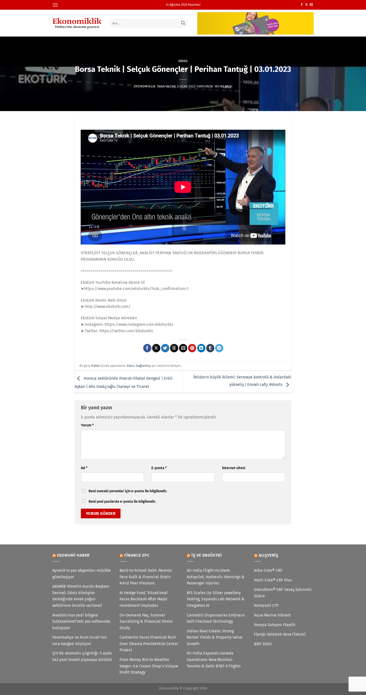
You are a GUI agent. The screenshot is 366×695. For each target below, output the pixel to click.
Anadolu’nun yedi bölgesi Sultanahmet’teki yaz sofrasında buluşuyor (81, 621)
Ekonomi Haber (73, 555)
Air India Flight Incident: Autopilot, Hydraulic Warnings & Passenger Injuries (215, 576)
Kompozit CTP (266, 605)
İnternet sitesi (233, 468)
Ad (84, 468)
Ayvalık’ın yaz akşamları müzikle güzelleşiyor (81, 573)
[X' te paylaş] (156, 348)
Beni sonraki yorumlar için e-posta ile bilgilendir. (128, 491)
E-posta (159, 468)
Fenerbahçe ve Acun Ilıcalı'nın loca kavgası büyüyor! (79, 640)
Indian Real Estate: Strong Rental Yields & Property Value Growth (215, 637)
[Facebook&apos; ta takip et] (301, 4)
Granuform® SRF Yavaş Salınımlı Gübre (283, 592)
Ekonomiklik (145, 86)
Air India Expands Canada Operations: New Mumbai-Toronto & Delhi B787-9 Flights (214, 659)
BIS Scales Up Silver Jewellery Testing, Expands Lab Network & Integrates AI (215, 599)
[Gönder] (183, 23)
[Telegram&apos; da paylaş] (219, 348)
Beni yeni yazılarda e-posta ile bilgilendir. (122, 501)
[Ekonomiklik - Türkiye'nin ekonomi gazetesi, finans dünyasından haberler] (77, 23)
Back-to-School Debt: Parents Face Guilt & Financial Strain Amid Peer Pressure (146, 576)
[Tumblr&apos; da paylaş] (210, 348)
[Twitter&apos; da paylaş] (165, 348)
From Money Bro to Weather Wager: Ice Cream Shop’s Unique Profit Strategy (149, 666)
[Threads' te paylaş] (174, 348)
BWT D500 (263, 644)
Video (183, 61)
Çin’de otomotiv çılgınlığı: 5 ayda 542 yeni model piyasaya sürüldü (82, 656)
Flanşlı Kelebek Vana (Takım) (279, 634)
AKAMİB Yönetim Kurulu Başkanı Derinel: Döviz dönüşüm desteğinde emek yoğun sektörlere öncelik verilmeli (81, 596)
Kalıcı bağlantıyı (139, 366)
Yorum (87, 425)
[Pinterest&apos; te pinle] (192, 348)
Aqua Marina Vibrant (272, 615)
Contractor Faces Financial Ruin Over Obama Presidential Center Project (149, 643)
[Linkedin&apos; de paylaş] (201, 348)
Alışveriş (268, 555)
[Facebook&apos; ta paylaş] (147, 348)
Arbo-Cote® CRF (268, 570)
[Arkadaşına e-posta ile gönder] (183, 348)
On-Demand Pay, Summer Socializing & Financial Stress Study (146, 621)
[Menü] (55, 5)
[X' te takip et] (306, 4)
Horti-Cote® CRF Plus (273, 580)
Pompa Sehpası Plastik (274, 624)
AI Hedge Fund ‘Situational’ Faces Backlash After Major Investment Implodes (144, 599)
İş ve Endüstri (206, 555)
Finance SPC (137, 555)
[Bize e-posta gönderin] (311, 4)
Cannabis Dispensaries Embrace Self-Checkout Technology (215, 618)
